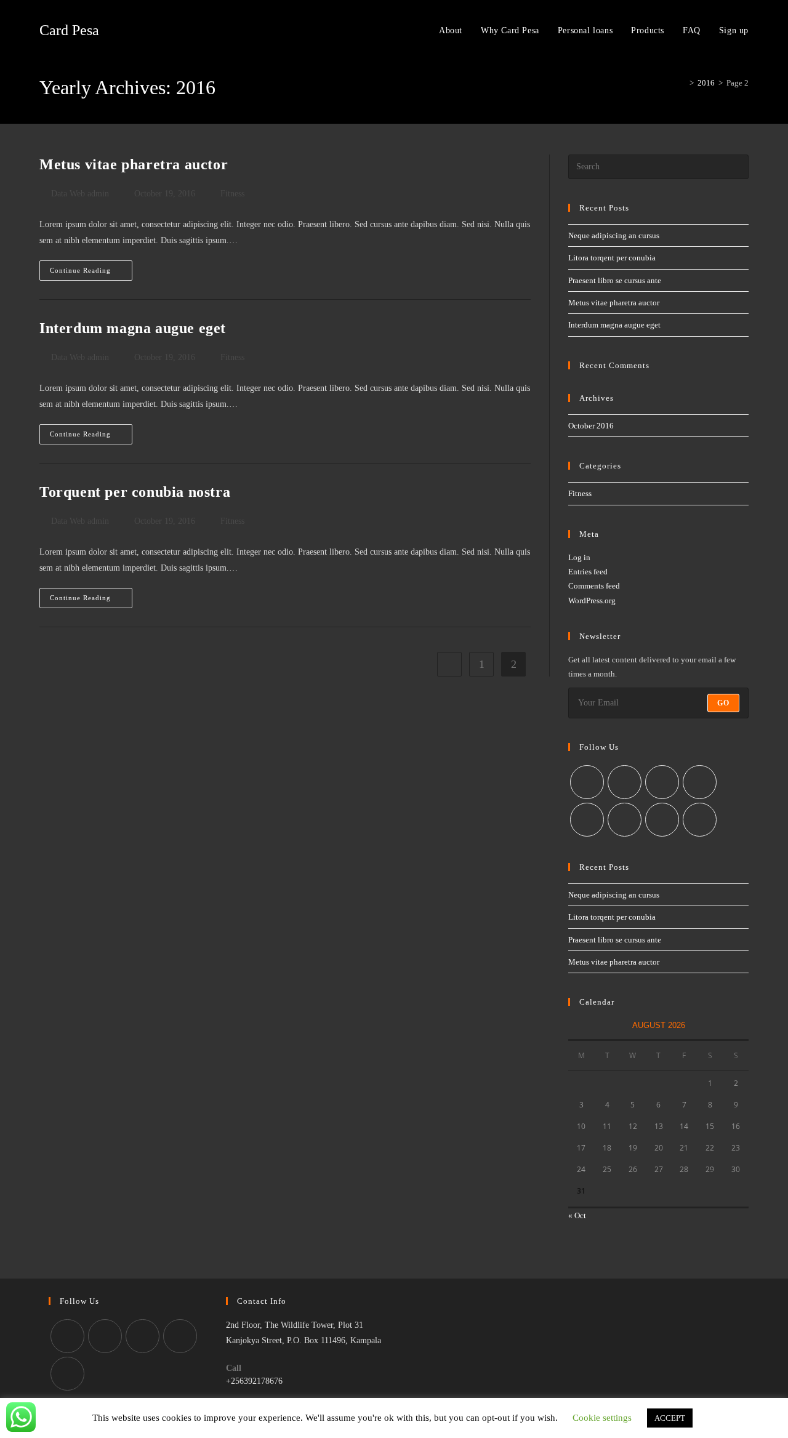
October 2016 (591, 425)
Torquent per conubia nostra (134, 492)
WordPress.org (592, 600)
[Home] (683, 82)
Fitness (232, 193)
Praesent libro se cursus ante (614, 280)
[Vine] (624, 820)
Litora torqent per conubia (612, 257)
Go (723, 703)
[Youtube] (662, 820)
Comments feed (594, 585)
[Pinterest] (587, 820)
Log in (579, 557)
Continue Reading (91, 273)
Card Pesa (69, 30)
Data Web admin (80, 193)
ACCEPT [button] (669, 1418)
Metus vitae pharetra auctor (133, 164)
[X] (587, 782)
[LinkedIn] (700, 782)
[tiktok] (67, 1374)
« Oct (577, 1215)
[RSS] (700, 820)
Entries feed (588, 571)
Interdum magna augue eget (132, 328)
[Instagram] (662, 782)
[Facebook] (624, 782)
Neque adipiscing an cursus (613, 235)
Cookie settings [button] (602, 1418)
